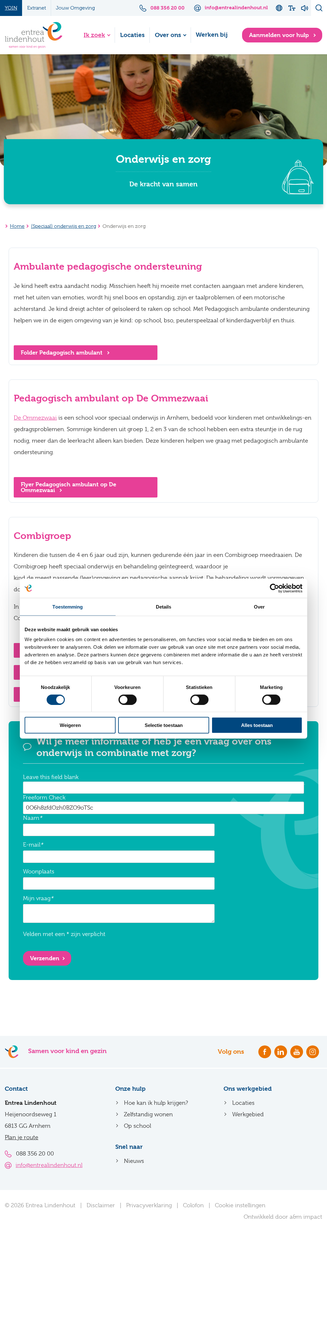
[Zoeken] (319, 8)
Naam (31, 818)
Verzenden (44, 958)
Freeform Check (44, 797)
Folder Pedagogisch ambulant (62, 352)
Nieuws (134, 1161)
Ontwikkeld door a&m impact (283, 1217)
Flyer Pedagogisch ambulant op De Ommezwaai (68, 487)
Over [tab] (259, 606)
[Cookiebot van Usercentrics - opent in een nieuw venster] (274, 588)
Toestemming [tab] (67, 606)
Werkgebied (248, 1114)
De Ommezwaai (35, 418)
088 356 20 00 (35, 1153)
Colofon (193, 1205)
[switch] (127, 699)
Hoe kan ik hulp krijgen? (156, 1103)
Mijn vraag (36, 898)
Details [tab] (163, 606)
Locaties (132, 35)
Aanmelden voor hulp (279, 35)
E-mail (31, 845)
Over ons (168, 35)
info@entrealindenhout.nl (49, 1165)
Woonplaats (38, 871)
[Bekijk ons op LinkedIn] (280, 1051)
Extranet (36, 8)
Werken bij (212, 34)
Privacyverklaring (149, 1205)
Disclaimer (101, 1205)
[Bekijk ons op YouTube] (296, 1051)
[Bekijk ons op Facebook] (264, 1051)
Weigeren (70, 725)
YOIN (11, 8)
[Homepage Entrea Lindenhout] (34, 35)
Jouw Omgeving (75, 8)
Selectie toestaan (164, 725)
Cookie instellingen (240, 1205)
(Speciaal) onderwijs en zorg (63, 226)
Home (17, 226)
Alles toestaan (257, 725)
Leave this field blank (51, 777)
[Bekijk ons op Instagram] (312, 1051)
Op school (137, 1126)
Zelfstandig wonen (148, 1114)
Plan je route (21, 1137)
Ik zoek (94, 35)
